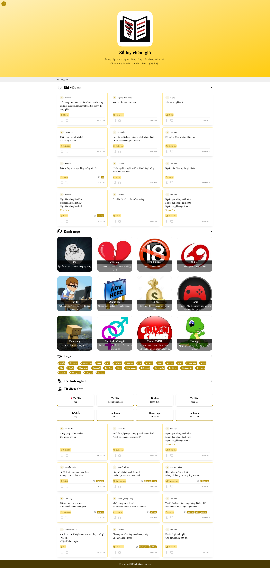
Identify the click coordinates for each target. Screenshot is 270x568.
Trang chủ (63, 79)
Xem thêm (64, 210)
